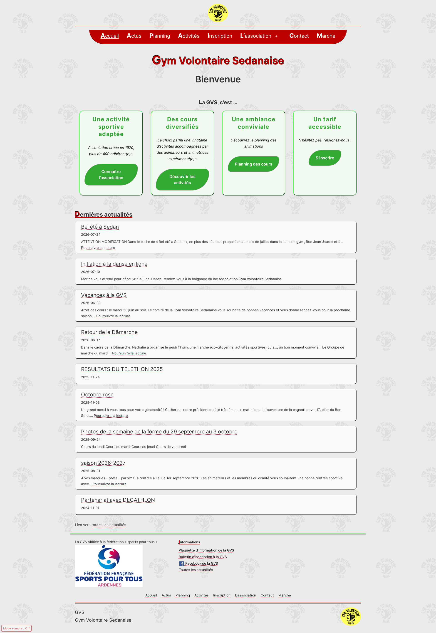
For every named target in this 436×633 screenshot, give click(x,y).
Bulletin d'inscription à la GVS (203, 557)
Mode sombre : (13, 628)
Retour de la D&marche (109, 332)
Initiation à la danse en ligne (114, 264)
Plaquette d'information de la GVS (206, 550)
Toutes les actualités (196, 570)
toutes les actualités (109, 524)
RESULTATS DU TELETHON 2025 (122, 369)
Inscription (220, 35)
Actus (134, 35)
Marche (326, 35)
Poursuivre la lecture (98, 247)
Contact (299, 35)
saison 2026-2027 (103, 463)
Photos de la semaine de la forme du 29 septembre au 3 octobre (159, 431)
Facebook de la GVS (201, 563)
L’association (255, 35)
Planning (159, 35)
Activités (189, 35)
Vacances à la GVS (104, 295)
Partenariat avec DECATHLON (118, 500)
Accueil (110, 35)
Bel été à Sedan (100, 227)
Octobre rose (97, 394)
